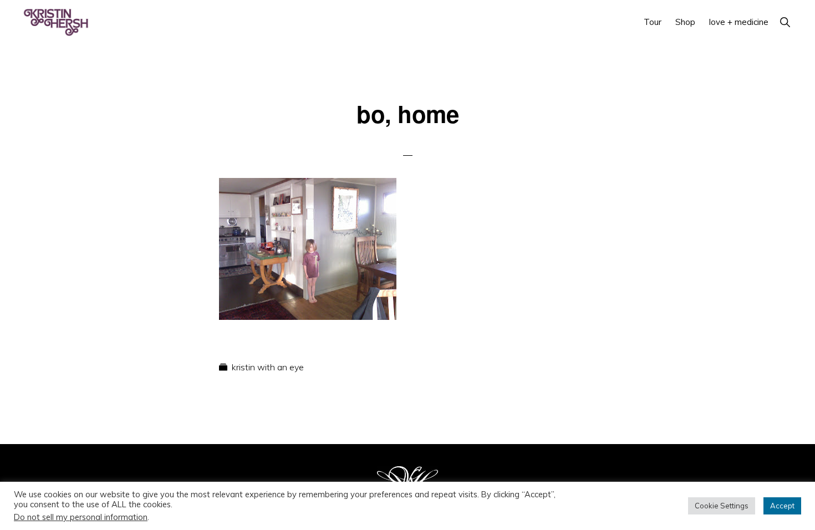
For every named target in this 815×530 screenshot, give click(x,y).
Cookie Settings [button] (721, 505)
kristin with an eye (268, 367)
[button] (785, 22)
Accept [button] (782, 505)
